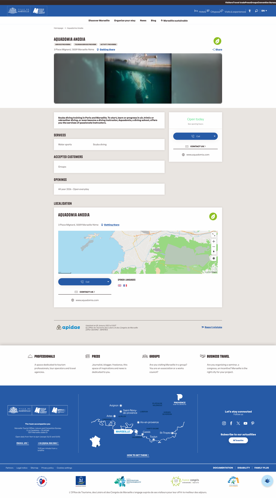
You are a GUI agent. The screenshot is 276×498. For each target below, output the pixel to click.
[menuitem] (27, 11)
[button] (256, 10)
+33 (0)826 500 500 (47, 443)
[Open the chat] (267, 481)
